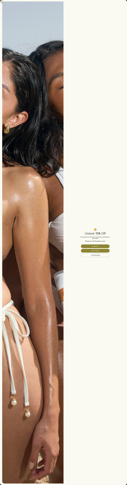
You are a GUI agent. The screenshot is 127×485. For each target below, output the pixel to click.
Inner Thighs (95, 250)
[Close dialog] (2, 2)
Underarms (95, 246)
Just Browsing (95, 255)
